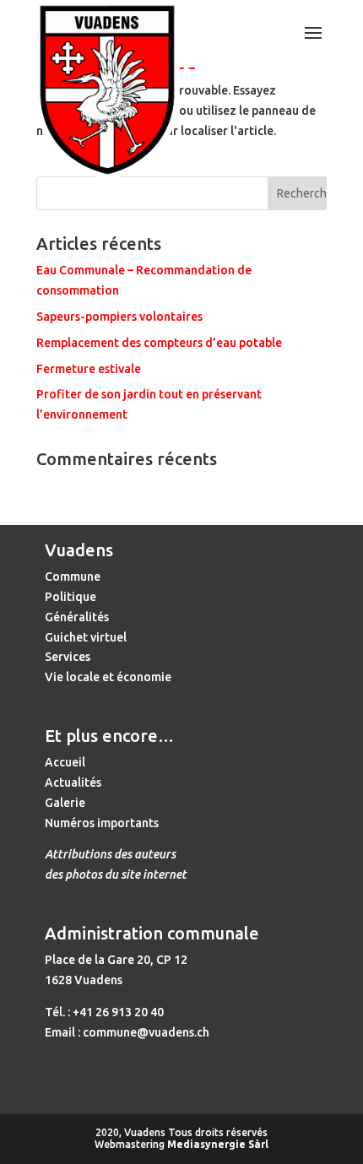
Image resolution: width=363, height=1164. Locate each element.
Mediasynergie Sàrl (217, 1144)
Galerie (65, 802)
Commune (72, 576)
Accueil (65, 762)
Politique (70, 597)
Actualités (73, 782)
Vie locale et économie (108, 677)
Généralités (77, 617)
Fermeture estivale (88, 369)
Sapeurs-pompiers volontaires (119, 316)
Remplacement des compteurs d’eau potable (159, 342)
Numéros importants (102, 823)
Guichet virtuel (86, 637)
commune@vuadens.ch (146, 1032)
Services (67, 656)
